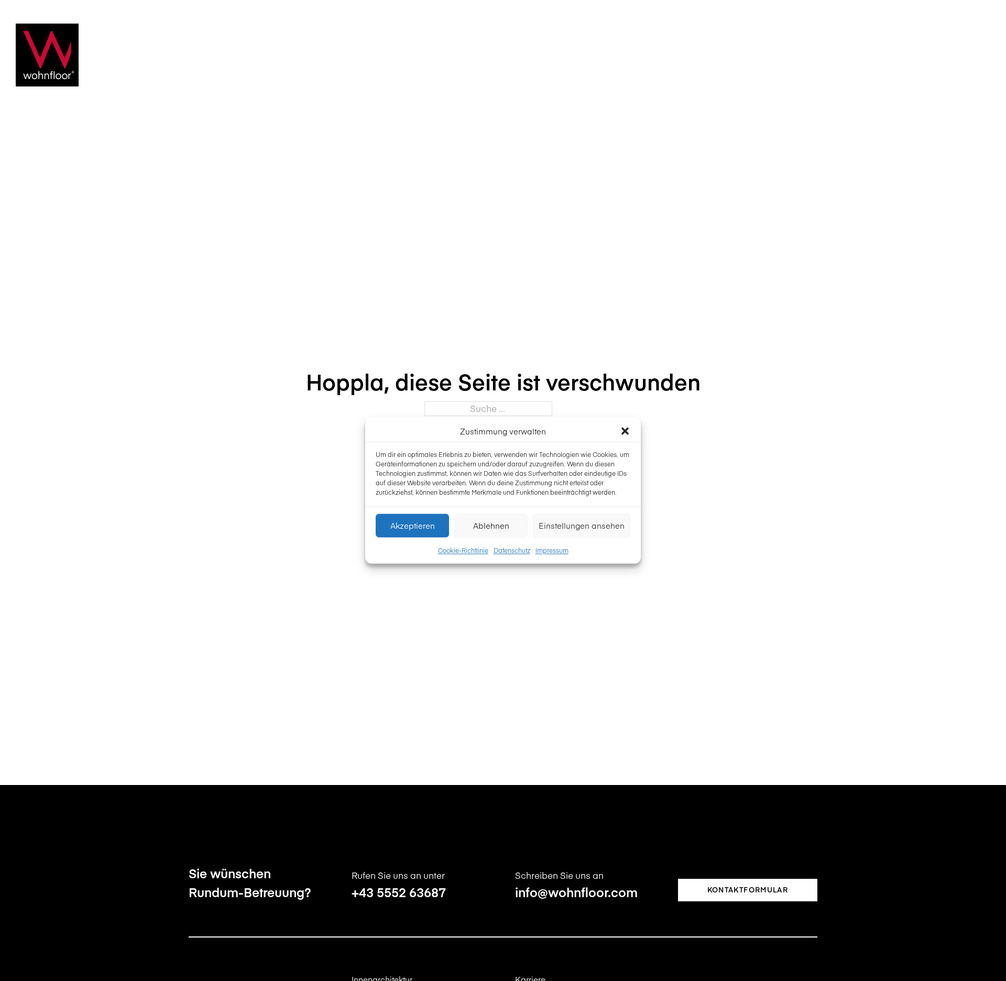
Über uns (876, 55)
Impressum (551, 550)
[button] (625, 431)
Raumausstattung (618, 55)
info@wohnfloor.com (576, 891)
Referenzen (812, 55)
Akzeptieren (412, 525)
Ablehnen (491, 525)
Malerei (753, 55)
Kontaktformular (747, 890)
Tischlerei (697, 55)
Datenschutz (512, 550)
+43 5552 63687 (399, 891)
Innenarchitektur (522, 55)
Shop (925, 55)
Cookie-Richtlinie (463, 550)
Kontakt (971, 55)
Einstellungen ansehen (582, 525)
